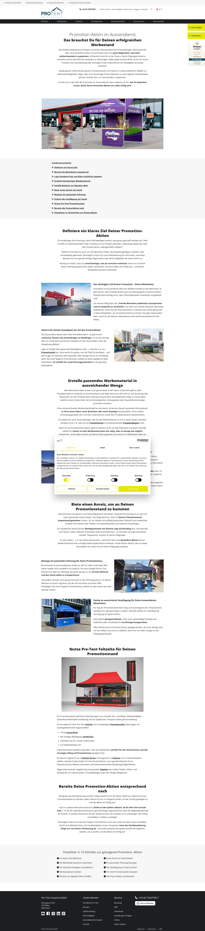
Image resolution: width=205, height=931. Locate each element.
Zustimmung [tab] (70, 448)
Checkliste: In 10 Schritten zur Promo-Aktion (75, 212)
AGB (160, 929)
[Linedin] (59, 914)
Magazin (137, 9)
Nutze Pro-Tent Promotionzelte (69, 203)
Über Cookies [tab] (134, 448)
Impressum (140, 929)
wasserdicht (72, 732)
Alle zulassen (133, 489)
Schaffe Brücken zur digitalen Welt (71, 185)
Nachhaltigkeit (117, 9)
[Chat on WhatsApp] (149, 903)
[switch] (90, 480)
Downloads (118, 911)
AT (159, 9)
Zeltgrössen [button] (62, 21)
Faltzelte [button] (44, 21)
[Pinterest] (63, 914)
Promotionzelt (48, 352)
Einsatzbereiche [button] (118, 21)
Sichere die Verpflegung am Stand (70, 199)
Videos (117, 920)
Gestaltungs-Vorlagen (123, 915)
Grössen (116, 758)
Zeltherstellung (89, 911)
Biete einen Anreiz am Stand (68, 190)
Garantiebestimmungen (92, 920)
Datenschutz (152, 929)
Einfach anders (105, 9)
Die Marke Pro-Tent (91, 903)
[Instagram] (53, 914)
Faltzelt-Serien (89, 758)
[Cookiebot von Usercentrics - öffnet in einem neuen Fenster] (139, 440)
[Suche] (151, 9)
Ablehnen (71, 489)
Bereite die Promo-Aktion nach (69, 208)
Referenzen (128, 9)
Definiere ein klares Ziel (66, 167)
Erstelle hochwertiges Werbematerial (72, 181)
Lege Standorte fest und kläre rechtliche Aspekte (78, 176)
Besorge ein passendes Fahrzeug (70, 194)
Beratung (118, 903)
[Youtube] (43, 914)
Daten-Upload (120, 924)
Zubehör (79, 21)
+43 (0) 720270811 (89, 9)
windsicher (88, 736)
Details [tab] (102, 448)
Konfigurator (96, 21)
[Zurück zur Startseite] (52, 12)
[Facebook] (48, 914)
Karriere (86, 907)
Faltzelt (89, 724)
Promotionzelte (117, 724)
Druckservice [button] (138, 21)
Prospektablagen (131, 423)
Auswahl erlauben (102, 489)
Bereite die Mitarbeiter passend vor (71, 172)
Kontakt (144, 9)
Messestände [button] (158, 21)
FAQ (115, 907)
